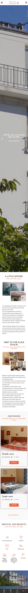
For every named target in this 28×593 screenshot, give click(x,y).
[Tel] (10, 590)
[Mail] (4, 590)
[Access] (17, 590)
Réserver (14, 462)
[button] (2, 2)
